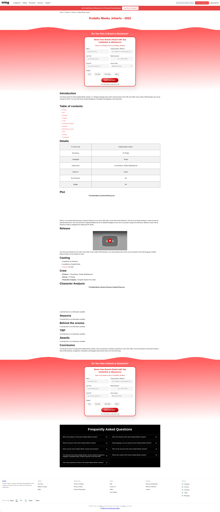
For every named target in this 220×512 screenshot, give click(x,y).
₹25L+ (117, 74)
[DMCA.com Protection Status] (110, 508)
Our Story (40, 484)
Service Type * (114, 63)
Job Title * (89, 56)
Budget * (88, 70)
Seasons (65, 126)
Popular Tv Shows (70, 12)
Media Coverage (42, 486)
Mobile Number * (115, 56)
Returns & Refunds (151, 486)
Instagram (186, 484)
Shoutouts (32, 3)
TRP (63, 132)
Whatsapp (186, 495)
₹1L (89, 74)
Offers (111, 489)
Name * (88, 48)
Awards (64, 134)
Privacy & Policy (78, 486)
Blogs (39, 489)
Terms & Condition (79, 484)
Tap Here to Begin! (130, 8)
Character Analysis (68, 123)
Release (64, 115)
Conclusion (65, 137)
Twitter (185, 492)
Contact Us (113, 486)
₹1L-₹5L (97, 74)
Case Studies (113, 492)
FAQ (111, 484)
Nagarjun (65, 267)
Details (64, 110)
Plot (63, 112)
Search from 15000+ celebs (185, 3)
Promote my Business (202, 3)
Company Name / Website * (118, 48)
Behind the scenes (68, 129)
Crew (64, 121)
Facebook (186, 490)
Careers (148, 489)
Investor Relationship (79, 489)
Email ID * (89, 63)
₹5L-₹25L (108, 74)
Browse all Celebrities (152, 484)
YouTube (186, 487)
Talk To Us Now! (109, 80)
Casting (64, 118)
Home (61, 12)
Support (47, 3)
